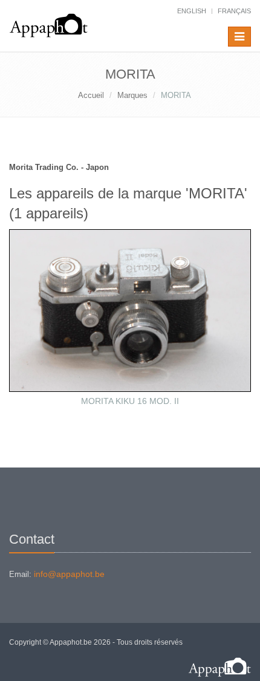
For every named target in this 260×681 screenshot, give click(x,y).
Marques (132, 95)
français (234, 11)
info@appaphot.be (69, 574)
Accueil (91, 95)
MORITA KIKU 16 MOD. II (130, 401)
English (191, 11)
